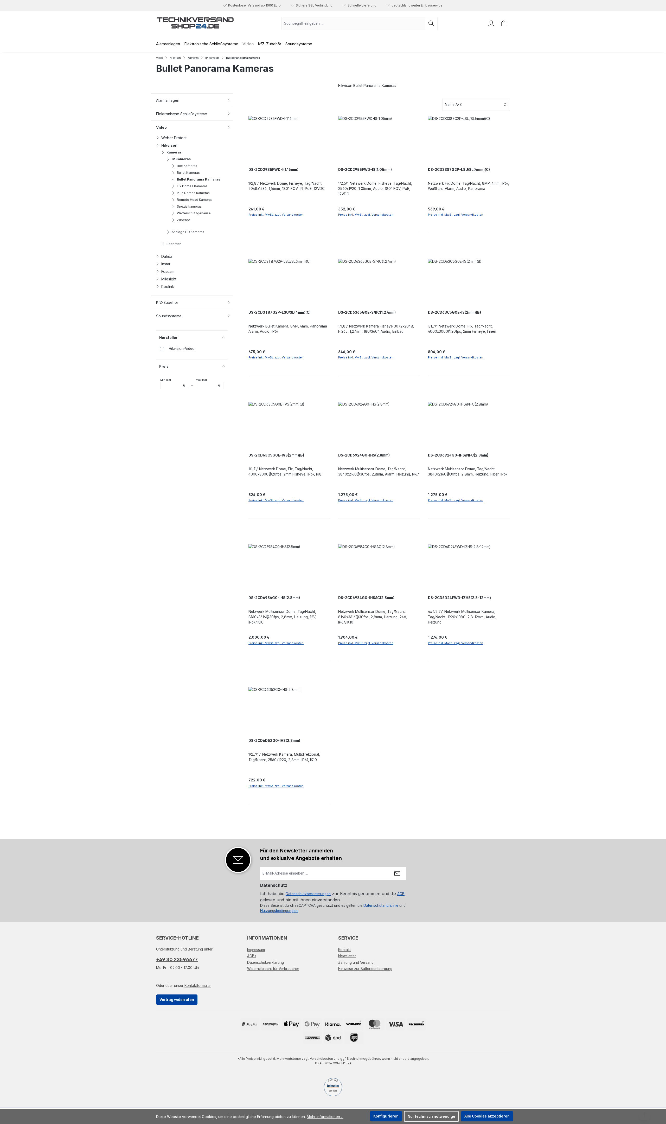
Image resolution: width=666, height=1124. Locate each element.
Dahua (166, 256)
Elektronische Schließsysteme (181, 114)
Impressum (256, 950)
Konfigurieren (386, 1116)
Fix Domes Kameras (192, 186)
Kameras (174, 152)
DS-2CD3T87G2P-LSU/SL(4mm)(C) (279, 312)
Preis (164, 366)
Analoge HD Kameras (188, 232)
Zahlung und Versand (356, 962)
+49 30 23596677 (177, 959)
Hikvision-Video (182, 348)
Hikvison (169, 145)
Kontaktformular (197, 986)
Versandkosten (321, 1059)
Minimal (172, 383)
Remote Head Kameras (195, 200)
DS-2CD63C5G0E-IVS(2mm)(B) (276, 455)
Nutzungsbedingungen (279, 911)
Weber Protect (174, 138)
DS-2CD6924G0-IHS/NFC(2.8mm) (458, 455)
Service (348, 938)
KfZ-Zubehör (167, 302)
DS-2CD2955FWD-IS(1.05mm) (365, 170)
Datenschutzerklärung (265, 962)
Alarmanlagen (167, 100)
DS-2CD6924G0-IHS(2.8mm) (364, 455)
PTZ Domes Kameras (193, 193)
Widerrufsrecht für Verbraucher (273, 969)
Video (161, 127)
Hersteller (168, 338)
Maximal (208, 383)
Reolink (167, 286)
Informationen (267, 938)
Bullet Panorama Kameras (198, 179)
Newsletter (347, 956)
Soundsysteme (169, 316)
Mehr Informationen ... (325, 1116)
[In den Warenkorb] (289, 225)
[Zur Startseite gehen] (195, 22)
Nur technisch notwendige (431, 1116)
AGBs (251, 956)
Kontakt (344, 950)
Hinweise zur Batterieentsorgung (365, 969)
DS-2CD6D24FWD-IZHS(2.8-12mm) (459, 598)
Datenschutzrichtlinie (380, 905)
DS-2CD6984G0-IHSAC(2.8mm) (366, 598)
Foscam (167, 271)
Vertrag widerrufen (176, 1000)
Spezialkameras (189, 206)
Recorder (173, 244)
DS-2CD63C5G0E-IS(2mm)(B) (454, 312)
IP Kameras (181, 159)
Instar (165, 264)
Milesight (168, 279)
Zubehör (183, 220)
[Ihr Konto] (491, 23)
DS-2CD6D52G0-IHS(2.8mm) (274, 740)
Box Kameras (187, 166)
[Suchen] (431, 23)
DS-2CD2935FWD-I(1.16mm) (273, 170)
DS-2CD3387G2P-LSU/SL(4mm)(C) (459, 170)
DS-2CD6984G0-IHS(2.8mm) (274, 598)
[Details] (324, 510)
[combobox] (353, 23)
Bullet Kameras (188, 173)
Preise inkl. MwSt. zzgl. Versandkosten (276, 214)
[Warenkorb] (503, 23)
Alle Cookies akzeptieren (487, 1116)
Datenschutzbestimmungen (308, 894)
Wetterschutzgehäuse (194, 213)
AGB (401, 894)
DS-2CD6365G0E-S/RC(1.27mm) (367, 312)
